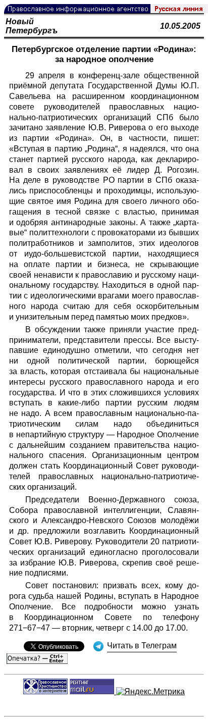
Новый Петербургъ (32, 26)
